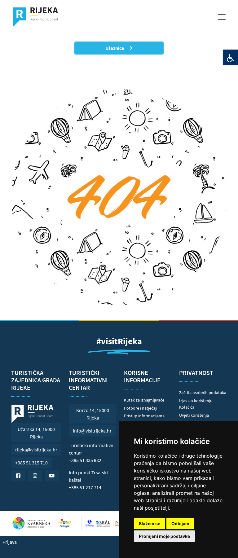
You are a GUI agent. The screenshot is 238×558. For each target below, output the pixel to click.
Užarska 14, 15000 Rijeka (36, 433)
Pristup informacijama (144, 416)
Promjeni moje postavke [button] (164, 536)
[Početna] (38, 17)
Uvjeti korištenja (194, 415)
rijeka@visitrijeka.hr (36, 449)
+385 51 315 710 (31, 462)
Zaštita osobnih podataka (202, 392)
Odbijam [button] (180, 523)
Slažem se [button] (149, 523)
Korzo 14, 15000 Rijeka (92, 414)
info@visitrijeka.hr (92, 431)
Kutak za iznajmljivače (144, 400)
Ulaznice (114, 48)
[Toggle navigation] (222, 17)
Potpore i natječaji (140, 408)
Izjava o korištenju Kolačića (196, 404)
